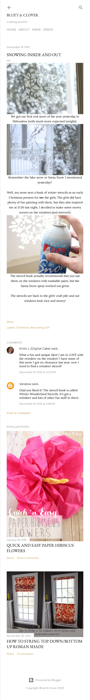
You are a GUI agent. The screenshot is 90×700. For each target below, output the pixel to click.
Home (11, 29)
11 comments (25, 653)
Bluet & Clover (22, 15)
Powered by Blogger (48, 680)
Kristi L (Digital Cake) (34, 348)
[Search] (80, 7)
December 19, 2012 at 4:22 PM (37, 372)
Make (36, 29)
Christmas (22, 327)
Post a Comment (19, 413)
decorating (37, 327)
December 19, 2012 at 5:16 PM (37, 403)
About (24, 29)
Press (48, 29)
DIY (47, 327)
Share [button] (10, 321)
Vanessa (25, 384)
